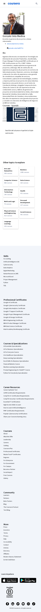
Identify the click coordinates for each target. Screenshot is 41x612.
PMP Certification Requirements (13, 411)
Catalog (6, 445)
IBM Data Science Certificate (12, 326)
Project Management (10, 280)
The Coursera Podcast (10, 507)
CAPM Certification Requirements (14, 393)
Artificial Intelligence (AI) (11, 262)
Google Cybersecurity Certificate (14, 305)
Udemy (5, 478)
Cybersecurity (8, 265)
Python (5, 282)
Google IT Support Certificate (13, 311)
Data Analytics (8, 268)
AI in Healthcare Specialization (13, 355)
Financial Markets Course (11, 364)
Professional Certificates (11, 451)
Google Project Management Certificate (16, 314)
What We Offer (8, 437)
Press (5, 527)
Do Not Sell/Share (9, 560)
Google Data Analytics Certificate (14, 308)
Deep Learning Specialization (12, 358)
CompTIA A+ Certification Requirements (16, 396)
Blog (4, 504)
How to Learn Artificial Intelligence (14, 408)
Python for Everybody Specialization (15, 373)
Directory (6, 551)
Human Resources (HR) (10, 274)
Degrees (6, 457)
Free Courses (7, 475)
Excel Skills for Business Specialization (16, 361)
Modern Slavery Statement (12, 557)
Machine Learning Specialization (13, 367)
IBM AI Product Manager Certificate (14, 323)
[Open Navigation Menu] (4, 3)
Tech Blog (6, 510)
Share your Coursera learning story (14, 417)
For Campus (7, 466)
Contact (6, 545)
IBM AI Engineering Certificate (13, 320)
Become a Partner (9, 469)
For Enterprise (8, 460)
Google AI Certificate (10, 302)
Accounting (7, 259)
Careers (6, 443)
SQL (4, 285)
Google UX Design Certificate (12, 317)
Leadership (7, 440)
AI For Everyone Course (11, 352)
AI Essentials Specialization (12, 346)
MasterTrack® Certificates (12, 454)
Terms (5, 533)
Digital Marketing (8, 271)
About (5, 434)
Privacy (5, 536)
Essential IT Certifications (11, 402)
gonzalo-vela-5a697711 (15, 48)
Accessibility (7, 542)
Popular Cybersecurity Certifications (15, 414)
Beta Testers (7, 501)
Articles (6, 548)
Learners (6, 495)
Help (4, 539)
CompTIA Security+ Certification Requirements (18, 399)
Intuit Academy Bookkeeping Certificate (16, 329)
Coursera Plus (8, 448)
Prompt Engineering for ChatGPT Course (16, 370)
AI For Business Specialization (13, 349)
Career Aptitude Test (10, 390)
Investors (6, 530)
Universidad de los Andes (15, 44)
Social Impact (7, 472)
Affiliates (6, 554)
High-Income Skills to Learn (12, 405)
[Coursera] (14, 3)
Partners (6, 498)
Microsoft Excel (8, 277)
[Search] (36, 3)
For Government (8, 463)
